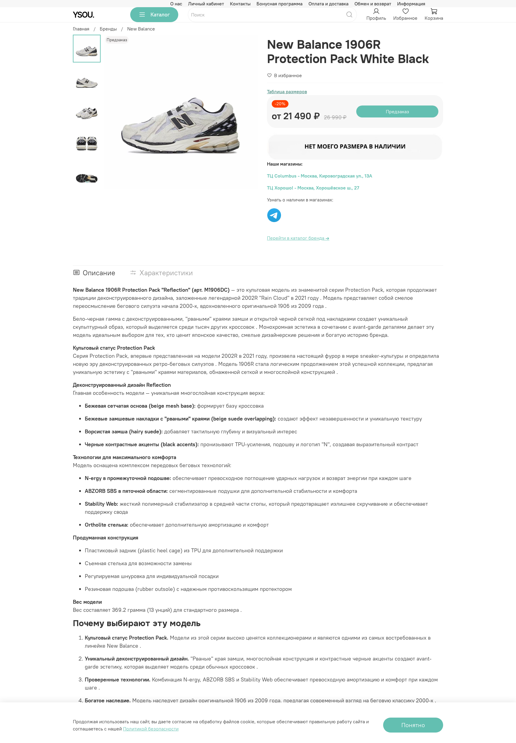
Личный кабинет (206, 4)
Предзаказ (397, 111)
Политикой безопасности (151, 729)
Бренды (108, 29)
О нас (176, 4)
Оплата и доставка (328, 4)
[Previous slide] (115, 112)
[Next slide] (87, 181)
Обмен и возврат (372, 4)
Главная (81, 29)
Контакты (240, 4)
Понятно (413, 725)
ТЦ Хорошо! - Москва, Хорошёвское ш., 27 (313, 188)
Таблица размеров (287, 91)
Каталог (160, 14)
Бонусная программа (279, 4)
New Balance (141, 29)
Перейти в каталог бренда (298, 238)
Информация (411, 4)
